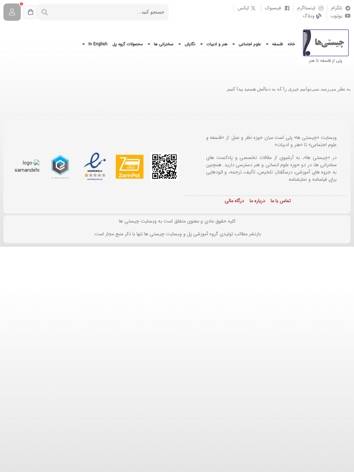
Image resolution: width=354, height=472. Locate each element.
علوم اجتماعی (250, 44)
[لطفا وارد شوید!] (12, 12)
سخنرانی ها (164, 44)
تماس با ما (281, 201)
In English (98, 44)
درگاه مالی (234, 201)
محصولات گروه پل (127, 44)
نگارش (190, 44)
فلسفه (277, 44)
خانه (291, 44)
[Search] (44, 12)
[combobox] (110, 12)
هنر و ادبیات (216, 44)
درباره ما (257, 201)
